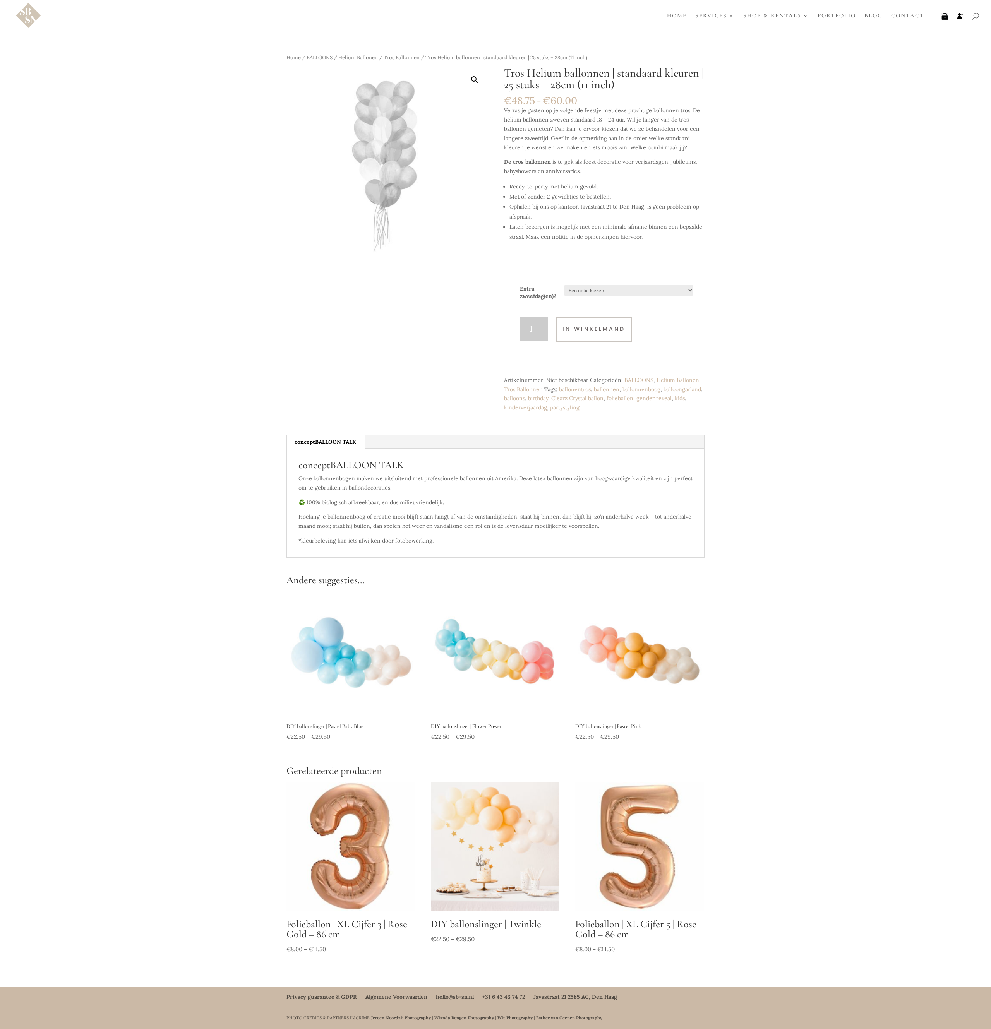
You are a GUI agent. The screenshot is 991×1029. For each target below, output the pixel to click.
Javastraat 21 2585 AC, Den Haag (575, 996)
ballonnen (606, 389)
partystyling (565, 407)
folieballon (620, 398)
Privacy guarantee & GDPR (321, 996)
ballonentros (575, 389)
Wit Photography (515, 1017)
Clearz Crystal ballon (577, 398)
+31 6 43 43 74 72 (503, 996)
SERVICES (711, 16)
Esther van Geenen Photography (569, 1017)
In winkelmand (593, 329)
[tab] (325, 442)
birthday (538, 398)
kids (680, 398)
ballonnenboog (641, 389)
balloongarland (682, 389)
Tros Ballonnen (402, 57)
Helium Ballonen (358, 57)
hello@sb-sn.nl (455, 996)
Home (293, 57)
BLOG (873, 16)
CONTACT (907, 16)
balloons (514, 398)
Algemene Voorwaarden (396, 996)
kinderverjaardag (525, 407)
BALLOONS (320, 57)
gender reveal (654, 398)
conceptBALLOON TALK (325, 441)
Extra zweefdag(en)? (538, 292)
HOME (677, 16)
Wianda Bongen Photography (464, 1017)
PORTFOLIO (837, 16)
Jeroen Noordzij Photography (401, 1017)
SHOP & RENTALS (772, 16)
